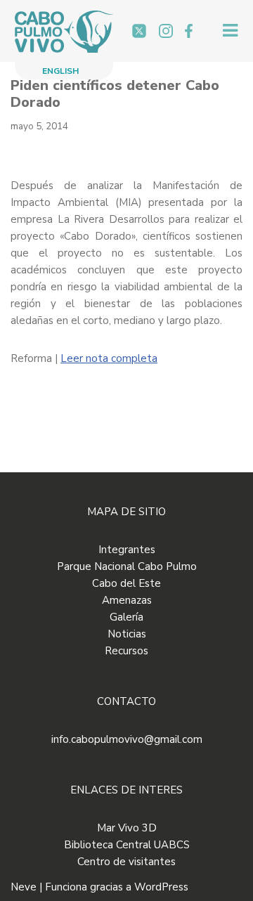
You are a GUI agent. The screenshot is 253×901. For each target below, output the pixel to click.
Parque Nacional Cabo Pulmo (127, 566)
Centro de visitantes (126, 862)
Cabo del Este (126, 583)
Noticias (127, 634)
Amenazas (127, 600)
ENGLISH (60, 71)
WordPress (161, 887)
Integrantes (126, 550)
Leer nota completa (108, 358)
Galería (126, 617)
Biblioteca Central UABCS (127, 845)
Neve (24, 887)
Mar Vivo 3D (127, 828)
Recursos (126, 651)
